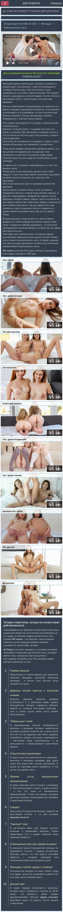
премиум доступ (31, 76)
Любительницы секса (15, 27)
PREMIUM (56, 3)
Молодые (46, 24)
